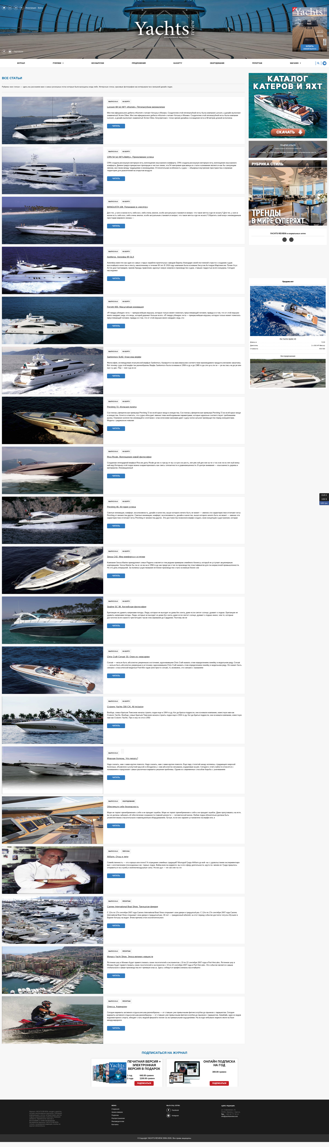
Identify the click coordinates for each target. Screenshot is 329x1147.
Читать (116, 126)
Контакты (115, 1124)
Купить (309, 47)
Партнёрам (18, 52)
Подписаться (144, 1083)
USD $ (323, 498)
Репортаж (257, 63)
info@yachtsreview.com (229, 1116)
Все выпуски (98, 63)
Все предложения (288, 356)
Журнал (21, 63)
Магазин (294, 63)
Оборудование (217, 63)
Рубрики (57, 63)
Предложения (139, 63)
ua (10, 8)
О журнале (115, 1109)
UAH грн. (323, 502)
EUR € (323, 494)
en (16, 8)
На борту (177, 63)
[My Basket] (323, 63)
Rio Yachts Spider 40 (288, 339)
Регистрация (31, 8)
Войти (40, 8)
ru (22, 8)
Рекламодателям (118, 1121)
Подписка (115, 1115)
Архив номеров (117, 1112)
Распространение (118, 1118)
